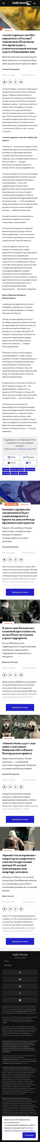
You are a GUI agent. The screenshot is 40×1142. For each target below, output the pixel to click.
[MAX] (20, 1000)
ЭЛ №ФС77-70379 (22, 1011)
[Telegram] (20, 972)
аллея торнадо (17, 469)
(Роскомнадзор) (31, 1009)
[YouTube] (20, 979)
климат (14, 473)
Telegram (22, 449)
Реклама (7, 965)
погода (6, 473)
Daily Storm (20, 3)
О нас (6, 961)
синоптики (30, 469)
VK (34, 449)
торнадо (23, 473)
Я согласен (29, 1135)
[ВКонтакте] (20, 986)
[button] (3, 4)
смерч (6, 469)
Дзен (29, 449)
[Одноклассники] (20, 993)
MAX (33, 440)
